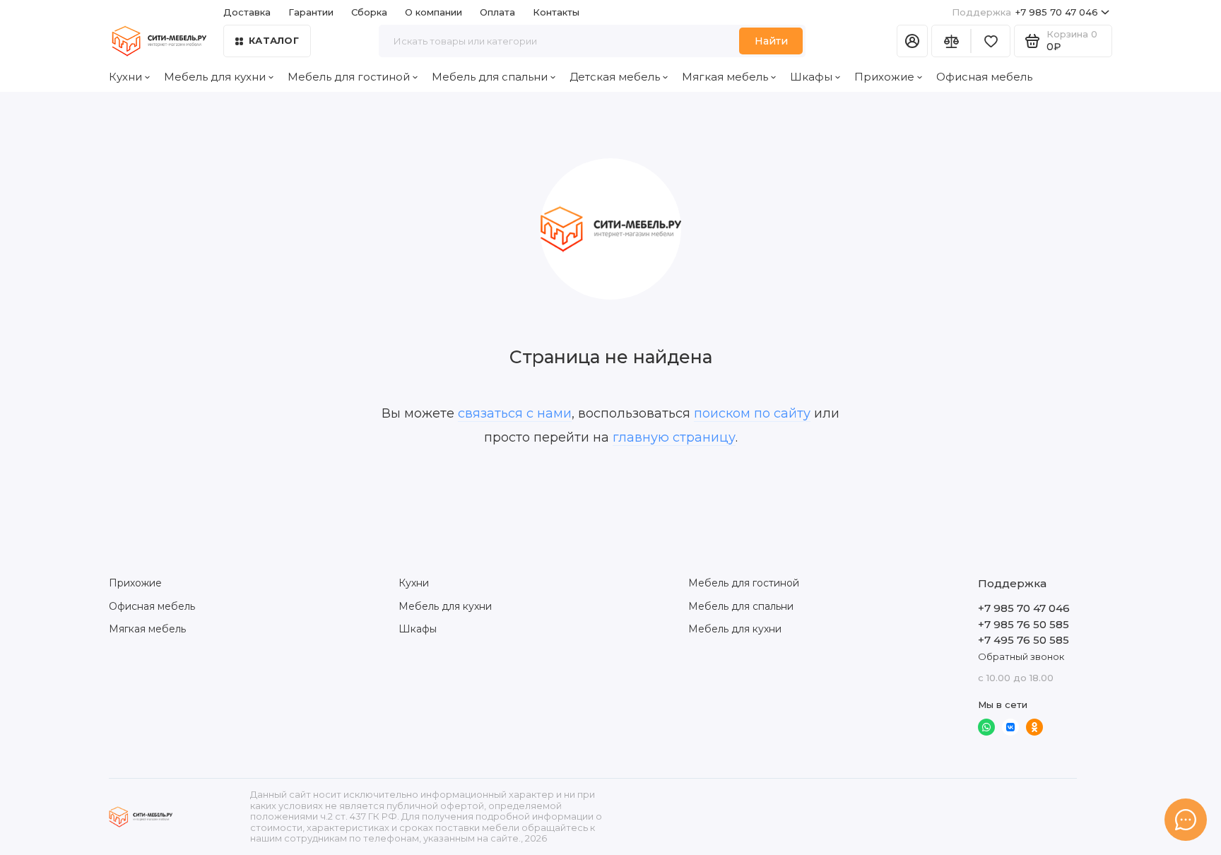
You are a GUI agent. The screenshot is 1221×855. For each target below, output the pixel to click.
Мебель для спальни (490, 76)
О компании (433, 12)
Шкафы (811, 76)
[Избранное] (991, 41)
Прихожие (884, 76)
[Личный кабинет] (912, 41)
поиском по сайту (752, 413)
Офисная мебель (984, 76)
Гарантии (311, 12)
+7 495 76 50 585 (1023, 640)
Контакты (556, 12)
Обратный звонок (1021, 656)
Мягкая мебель (725, 76)
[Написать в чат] (1185, 819)
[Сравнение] (951, 41)
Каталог (274, 40)
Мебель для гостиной (349, 76)
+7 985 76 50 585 (1023, 624)
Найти (771, 41)
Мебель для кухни (215, 76)
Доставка (247, 12)
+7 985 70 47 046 (1025, 12)
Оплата (497, 12)
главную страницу (674, 437)
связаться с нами (515, 413)
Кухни (125, 76)
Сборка (369, 12)
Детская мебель (615, 76)
